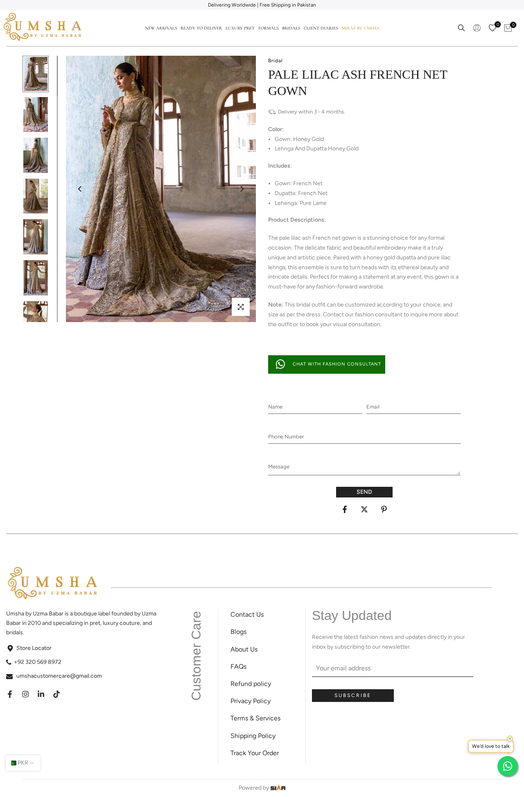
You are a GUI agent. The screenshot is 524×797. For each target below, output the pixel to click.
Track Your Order (254, 753)
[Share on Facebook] (344, 509)
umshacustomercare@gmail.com (59, 675)
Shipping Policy (253, 736)
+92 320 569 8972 (37, 661)
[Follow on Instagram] (25, 694)
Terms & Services (255, 718)
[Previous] (80, 189)
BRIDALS (291, 28)
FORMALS (268, 28)
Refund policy (250, 684)
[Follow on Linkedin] (41, 694)
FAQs (238, 666)
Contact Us (247, 614)
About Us (243, 649)
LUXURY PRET (240, 28)
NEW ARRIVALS (161, 28)
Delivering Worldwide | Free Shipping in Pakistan (262, 5)
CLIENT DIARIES (321, 28)
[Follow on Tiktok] (56, 694)
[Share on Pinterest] (384, 509)
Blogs (238, 632)
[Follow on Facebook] (10, 694)
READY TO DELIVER (201, 28)
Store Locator (34, 648)
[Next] (241, 189)
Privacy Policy (250, 701)
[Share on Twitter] (364, 509)
